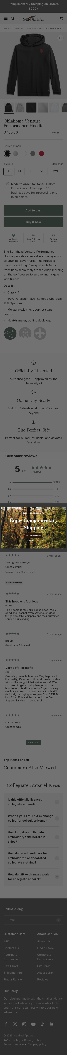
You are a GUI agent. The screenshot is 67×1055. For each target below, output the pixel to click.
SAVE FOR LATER (33, 541)
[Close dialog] (64, 508)
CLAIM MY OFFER (33, 535)
